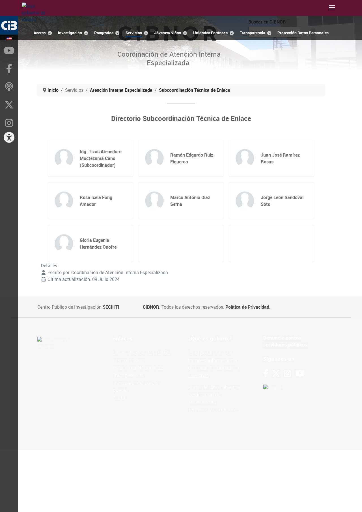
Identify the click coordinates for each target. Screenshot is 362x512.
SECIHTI (111, 307)
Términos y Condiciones (214, 409)
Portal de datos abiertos (214, 387)
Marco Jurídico (128, 360)
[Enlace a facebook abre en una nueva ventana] (265, 373)
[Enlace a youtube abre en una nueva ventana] (300, 373)
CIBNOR (151, 307)
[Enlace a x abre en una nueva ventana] (278, 373)
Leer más (198, 375)
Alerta (119, 397)
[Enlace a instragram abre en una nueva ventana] (287, 373)
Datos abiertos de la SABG (141, 352)
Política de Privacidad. (248, 307)
